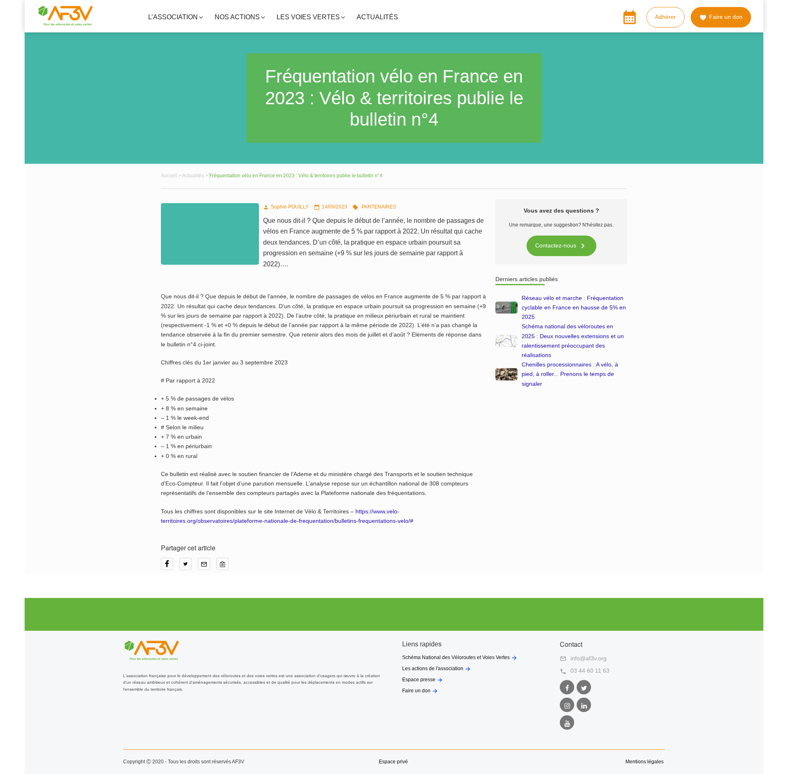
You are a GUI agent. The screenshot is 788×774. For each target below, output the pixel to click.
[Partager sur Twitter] (188, 566)
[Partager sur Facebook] (170, 566)
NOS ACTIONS (237, 17)
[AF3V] (65, 23)
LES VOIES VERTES (308, 17)
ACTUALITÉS (377, 17)
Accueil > (171, 176)
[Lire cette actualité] (506, 308)
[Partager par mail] (207, 566)
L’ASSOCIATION (173, 17)
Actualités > (195, 176)
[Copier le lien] (224, 566)
